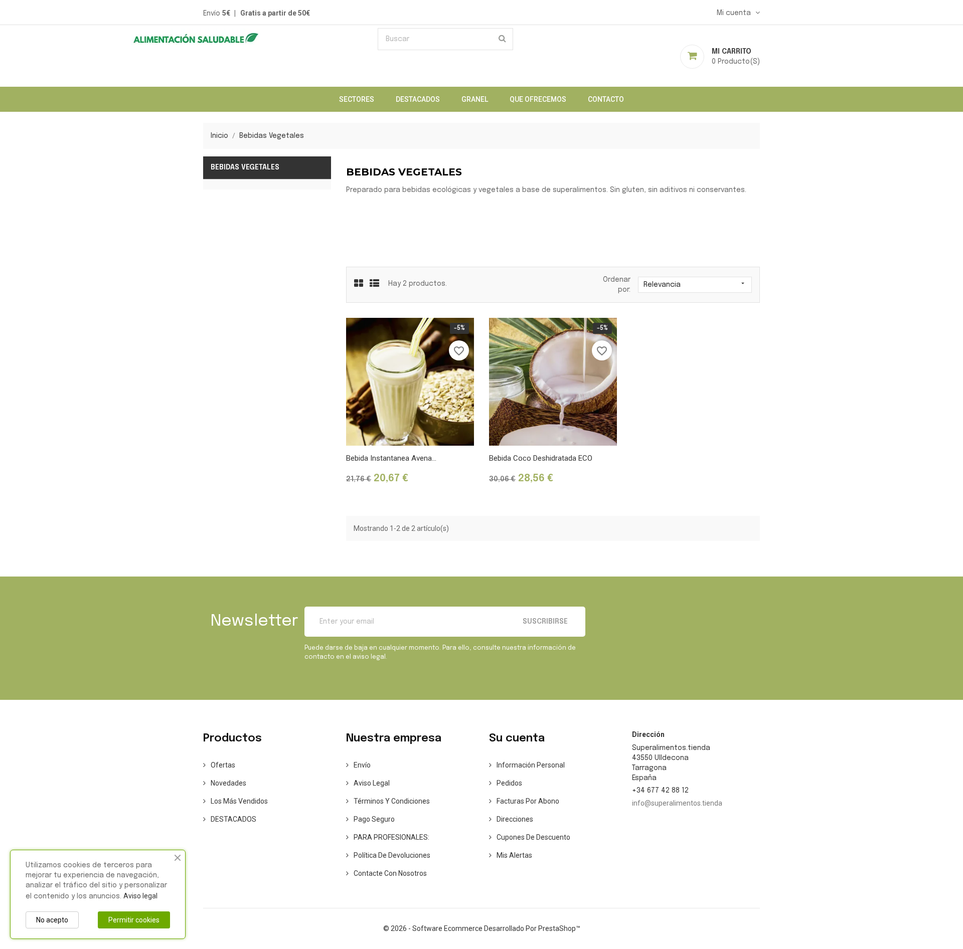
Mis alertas (514, 855)
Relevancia (695, 284)
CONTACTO (606, 99)
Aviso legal (372, 783)
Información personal (531, 765)
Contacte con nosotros (390, 873)
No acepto (52, 920)
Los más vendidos (239, 801)
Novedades (228, 783)
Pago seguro (374, 819)
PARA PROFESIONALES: (391, 837)
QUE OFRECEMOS (538, 99)
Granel (474, 99)
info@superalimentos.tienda (677, 803)
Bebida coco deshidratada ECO (540, 458)
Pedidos (509, 783)
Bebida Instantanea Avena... (391, 458)
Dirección (648, 734)
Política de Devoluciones (392, 855)
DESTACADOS (418, 99)
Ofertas (223, 765)
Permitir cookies (133, 920)
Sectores (356, 99)
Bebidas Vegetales (245, 167)
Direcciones (515, 819)
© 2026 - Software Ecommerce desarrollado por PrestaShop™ (481, 928)
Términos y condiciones (392, 801)
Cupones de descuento (533, 837)
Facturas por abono (528, 801)
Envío (362, 765)
